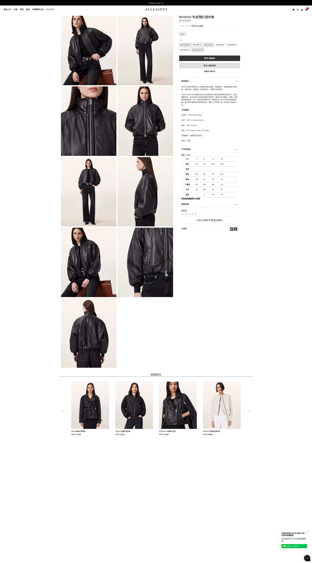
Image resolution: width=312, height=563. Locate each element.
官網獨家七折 (38, 9)
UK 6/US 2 (208, 45)
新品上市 (7, 9)
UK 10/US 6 (232, 45)
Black (182, 34)
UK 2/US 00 (184, 45)
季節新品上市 (156, 3)
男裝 (22, 9)
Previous (62, 411)
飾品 (28, 9)
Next (250, 411)
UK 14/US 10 (198, 50)
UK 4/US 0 (197, 45)
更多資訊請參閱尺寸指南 (190, 199)
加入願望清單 (211, 66)
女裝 (15, 9)
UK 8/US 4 (220, 45)
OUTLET (50, 9)
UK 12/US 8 (184, 50)
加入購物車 (211, 58)
